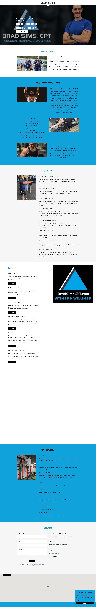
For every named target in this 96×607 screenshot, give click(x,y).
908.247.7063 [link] (52, 547)
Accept (84, 603)
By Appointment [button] (55, 553)
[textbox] (32, 536)
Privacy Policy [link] (38, 564)
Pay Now (12, 283)
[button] (17, 557)
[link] (48, 3)
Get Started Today (22, 31)
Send (32, 560)
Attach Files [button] (20, 557)
